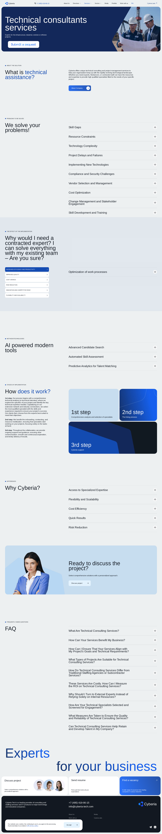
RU (132, 3)
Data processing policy (74, 825)
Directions (76, 3)
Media (106, 3)
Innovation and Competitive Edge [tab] (18, 290)
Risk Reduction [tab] (11, 285)
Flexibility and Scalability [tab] (16, 295)
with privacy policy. (32, 826)
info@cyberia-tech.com (81, 806)
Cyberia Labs (98, 818)
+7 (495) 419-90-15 (43, 3)
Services (87, 3)
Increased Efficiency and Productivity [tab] (20, 269)
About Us (67, 3)
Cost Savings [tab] (11, 279)
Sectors (97, 3)
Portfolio (114, 3)
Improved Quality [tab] (12, 274)
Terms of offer (72, 827)
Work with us (124, 3)
